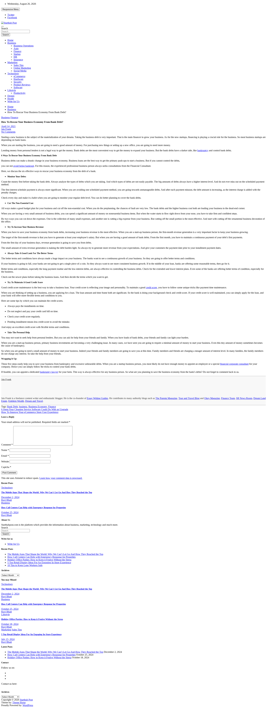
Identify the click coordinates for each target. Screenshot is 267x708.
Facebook (12, 17)
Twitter (10, 14)
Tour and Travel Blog (188, 398)
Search (4, 28)
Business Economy (37, 406)
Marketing (12, 62)
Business (11, 43)
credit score (151, 287)
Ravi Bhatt (6, 500)
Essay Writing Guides (97, 398)
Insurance (18, 59)
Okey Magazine (212, 398)
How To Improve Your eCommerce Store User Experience (29, 412)
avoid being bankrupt (23, 166)
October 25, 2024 (9, 512)
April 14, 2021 (8, 126)
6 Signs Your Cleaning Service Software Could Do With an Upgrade (34, 409)
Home (10, 40)
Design (10, 96)
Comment (7, 444)
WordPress (28, 705)
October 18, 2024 (9, 624)
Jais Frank (6, 129)
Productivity (19, 93)
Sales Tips (18, 65)
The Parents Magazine (166, 398)
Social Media (20, 70)
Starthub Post (26, 699)
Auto (16, 48)
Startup (17, 54)
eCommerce (19, 76)
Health (10, 98)
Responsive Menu (10, 9)
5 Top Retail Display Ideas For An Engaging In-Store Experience (39, 562)
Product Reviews (22, 84)
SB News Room (244, 398)
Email (5, 455)
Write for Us (13, 101)
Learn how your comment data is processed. (60, 478)
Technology (13, 73)
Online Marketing (22, 68)
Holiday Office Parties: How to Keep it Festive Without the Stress (39, 559)
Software (18, 87)
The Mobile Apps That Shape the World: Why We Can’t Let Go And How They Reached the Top (46, 492)
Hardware (18, 79)
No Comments (8, 132)
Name (5, 450)
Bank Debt (12, 406)
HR (15, 57)
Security (18, 82)
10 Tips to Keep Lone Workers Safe (24, 565)
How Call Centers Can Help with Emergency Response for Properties (33, 507)
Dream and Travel (34, 401)
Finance (17, 51)
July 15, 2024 (8, 639)
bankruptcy (202, 150)
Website (5, 461)
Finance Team (228, 398)
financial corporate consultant (234, 364)
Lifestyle (11, 90)
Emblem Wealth (16, 401)
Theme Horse (19, 702)
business (23, 406)
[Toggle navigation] (2, 26)
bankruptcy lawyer (49, 372)
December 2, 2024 (10, 497)
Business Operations (24, 45)
